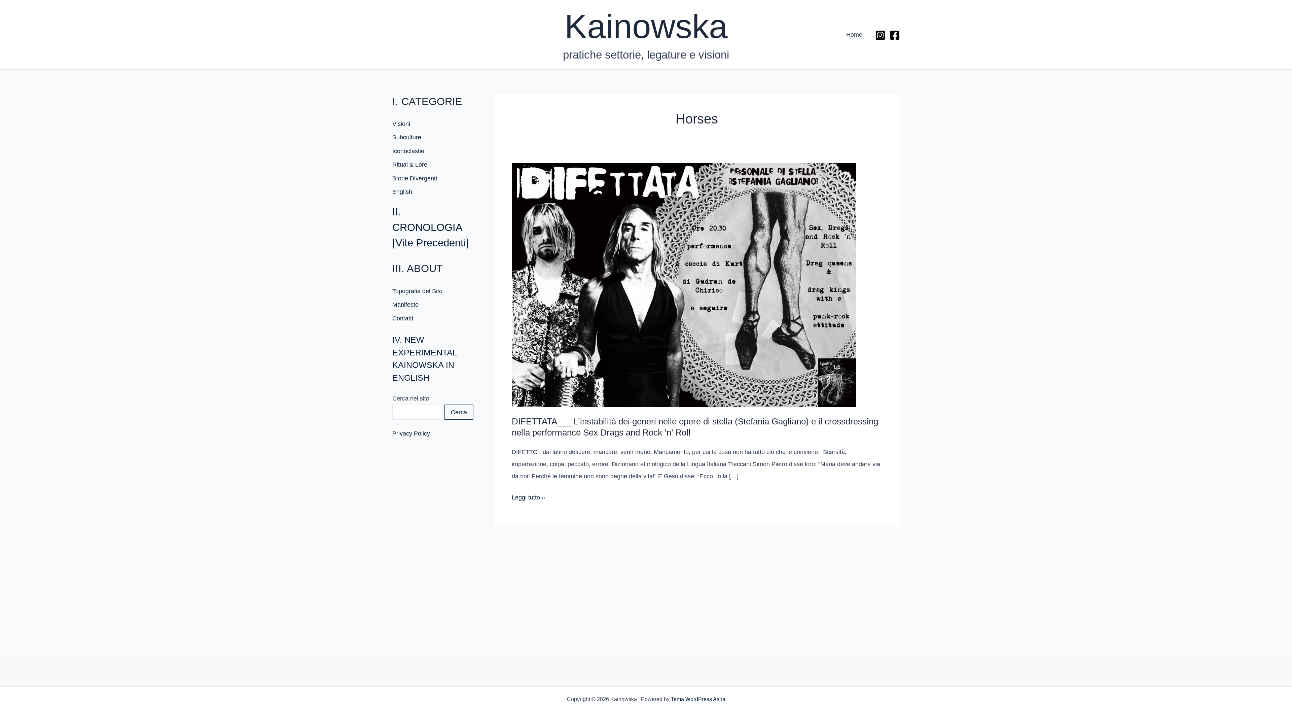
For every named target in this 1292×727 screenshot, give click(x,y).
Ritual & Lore (409, 164)
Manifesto (405, 304)
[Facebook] (895, 35)
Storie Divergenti (414, 178)
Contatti (402, 318)
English (402, 191)
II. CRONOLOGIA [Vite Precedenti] (430, 227)
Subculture (406, 137)
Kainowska (646, 26)
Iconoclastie (408, 151)
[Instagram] (880, 35)
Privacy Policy (411, 433)
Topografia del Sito (417, 291)
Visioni (401, 123)
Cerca (459, 412)
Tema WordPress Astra (698, 699)
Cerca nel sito (410, 398)
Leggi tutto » (528, 499)
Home (854, 34)
